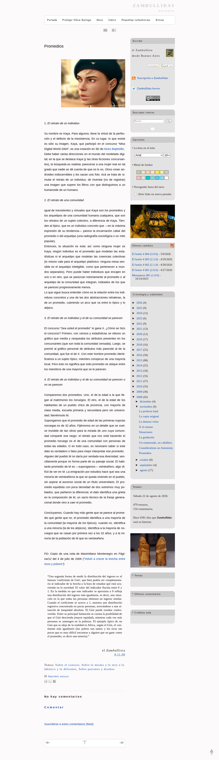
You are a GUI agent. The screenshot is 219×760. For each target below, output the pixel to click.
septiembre (146, 465)
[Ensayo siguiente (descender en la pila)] (122, 743)
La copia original (149, 416)
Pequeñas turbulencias (136, 20)
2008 (139, 397)
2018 (139, 344)
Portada (52, 20)
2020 (139, 334)
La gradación (146, 437)
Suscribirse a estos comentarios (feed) (68, 724)
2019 (139, 339)
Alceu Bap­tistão (114, 149)
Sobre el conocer (67, 664)
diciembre (146, 401)
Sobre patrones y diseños (97, 669)
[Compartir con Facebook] (54, 681)
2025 (139, 308)
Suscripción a (152, 78)
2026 (139, 302)
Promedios (54, 46)
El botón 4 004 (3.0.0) (145, 254)
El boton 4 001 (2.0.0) (145, 270)
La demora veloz (149, 421)
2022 (139, 323)
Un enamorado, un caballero (155, 442)
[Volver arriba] (211, 752)
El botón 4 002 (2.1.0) (145, 264)
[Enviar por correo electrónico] (45, 681)
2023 (139, 318)
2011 (139, 381)
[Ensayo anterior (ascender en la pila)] (48, 743)
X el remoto (146, 427)
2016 (139, 355)
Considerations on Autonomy (156, 447)
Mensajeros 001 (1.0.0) (145, 275)
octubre (144, 459)
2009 (139, 391)
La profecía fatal (148, 411)
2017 (139, 349)
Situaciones (145, 432)
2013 (139, 370)
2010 (139, 386)
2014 (139, 365)
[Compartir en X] (50, 681)
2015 (139, 360)
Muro (100, 20)
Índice (112, 20)
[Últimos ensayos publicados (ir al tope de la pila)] (85, 743)
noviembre (146, 406)
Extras (160, 20)
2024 (139, 313)
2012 (139, 376)
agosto (144, 470)
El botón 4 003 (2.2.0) (145, 259)
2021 (139, 328)
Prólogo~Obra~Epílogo (76, 20)
